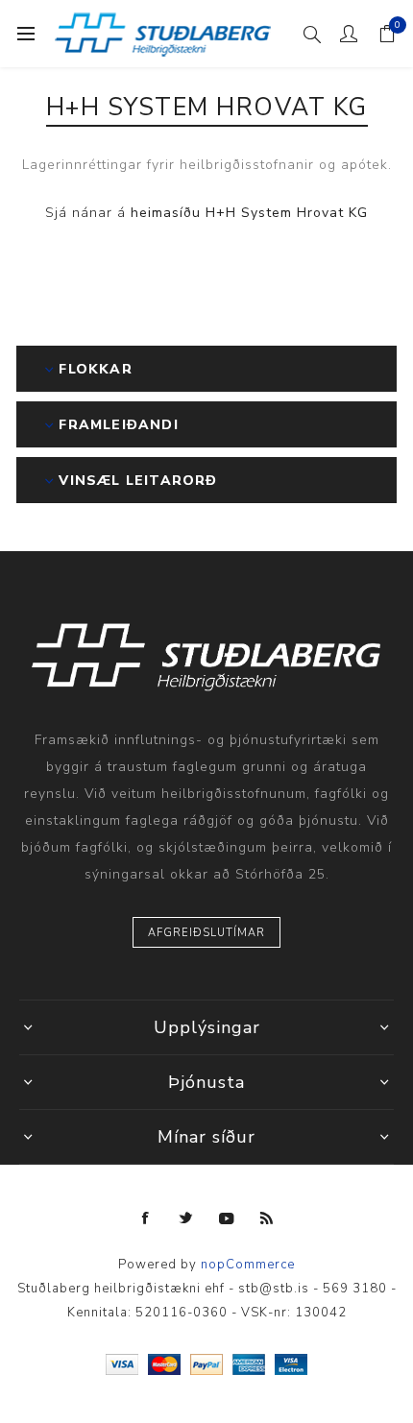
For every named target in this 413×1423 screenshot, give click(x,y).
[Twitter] (186, 1218)
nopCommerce (248, 1264)
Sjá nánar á (206, 213)
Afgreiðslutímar (206, 933)
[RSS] (267, 1218)
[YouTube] (226, 1218)
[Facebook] (146, 1218)
